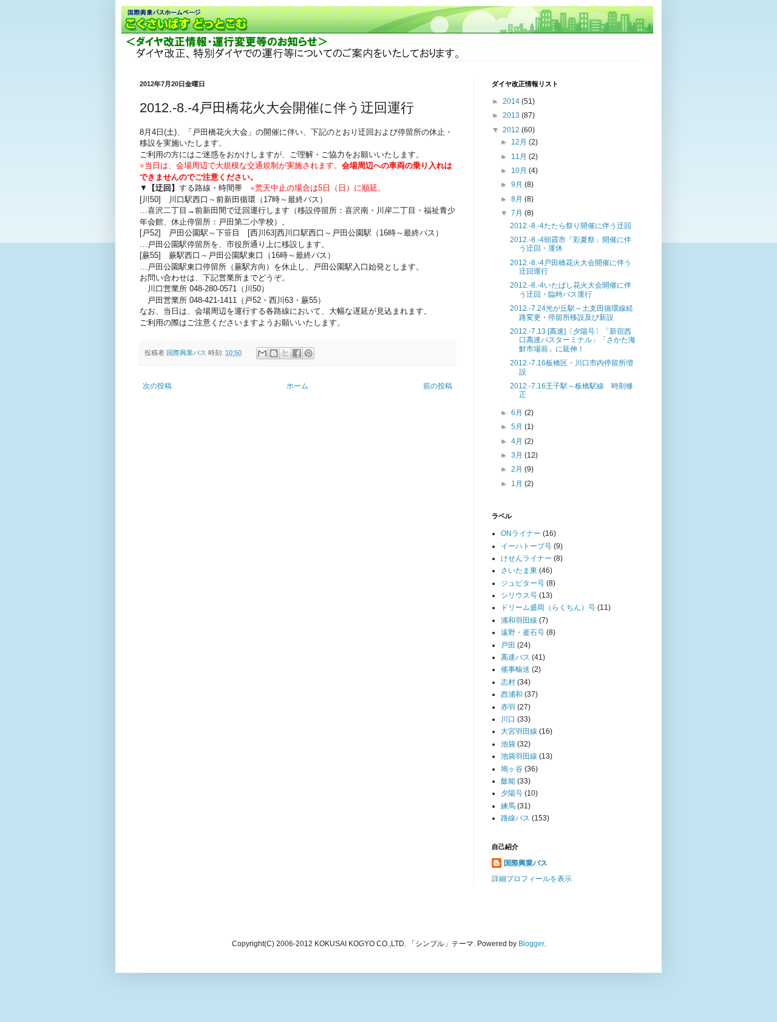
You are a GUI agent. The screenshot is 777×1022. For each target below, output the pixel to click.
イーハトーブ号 (526, 546)
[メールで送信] (262, 353)
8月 (517, 199)
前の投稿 (437, 386)
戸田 (508, 645)
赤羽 (508, 707)
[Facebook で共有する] (297, 353)
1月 (517, 483)
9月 (517, 184)
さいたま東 (519, 570)
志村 (508, 682)
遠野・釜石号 (523, 632)
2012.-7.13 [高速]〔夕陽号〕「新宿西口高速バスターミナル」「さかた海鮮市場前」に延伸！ (573, 340)
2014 (512, 101)
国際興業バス (187, 352)
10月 (520, 170)
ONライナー (521, 533)
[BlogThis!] (274, 353)
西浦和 (512, 694)
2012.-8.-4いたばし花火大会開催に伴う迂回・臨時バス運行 (570, 289)
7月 (517, 213)
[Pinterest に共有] (308, 353)
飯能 (508, 781)
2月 (517, 469)
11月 (520, 156)
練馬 (508, 806)
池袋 (508, 744)
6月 (517, 412)
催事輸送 (515, 669)
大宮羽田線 (519, 731)
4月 (517, 441)
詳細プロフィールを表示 (532, 879)
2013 (512, 115)
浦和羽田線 (519, 620)
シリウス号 (519, 595)
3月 (517, 455)
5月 (517, 426)
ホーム (297, 386)
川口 (508, 719)
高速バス (515, 657)
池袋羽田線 (519, 756)
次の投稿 (157, 386)
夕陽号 (512, 793)
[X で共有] (285, 353)
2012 (512, 130)
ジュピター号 (523, 583)
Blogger (531, 943)
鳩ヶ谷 (512, 769)
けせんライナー (526, 558)
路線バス (515, 818)
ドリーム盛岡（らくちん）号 (548, 607)
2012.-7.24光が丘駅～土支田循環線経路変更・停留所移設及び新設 (571, 312)
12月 (520, 142)
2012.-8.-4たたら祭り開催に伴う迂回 (570, 226)
